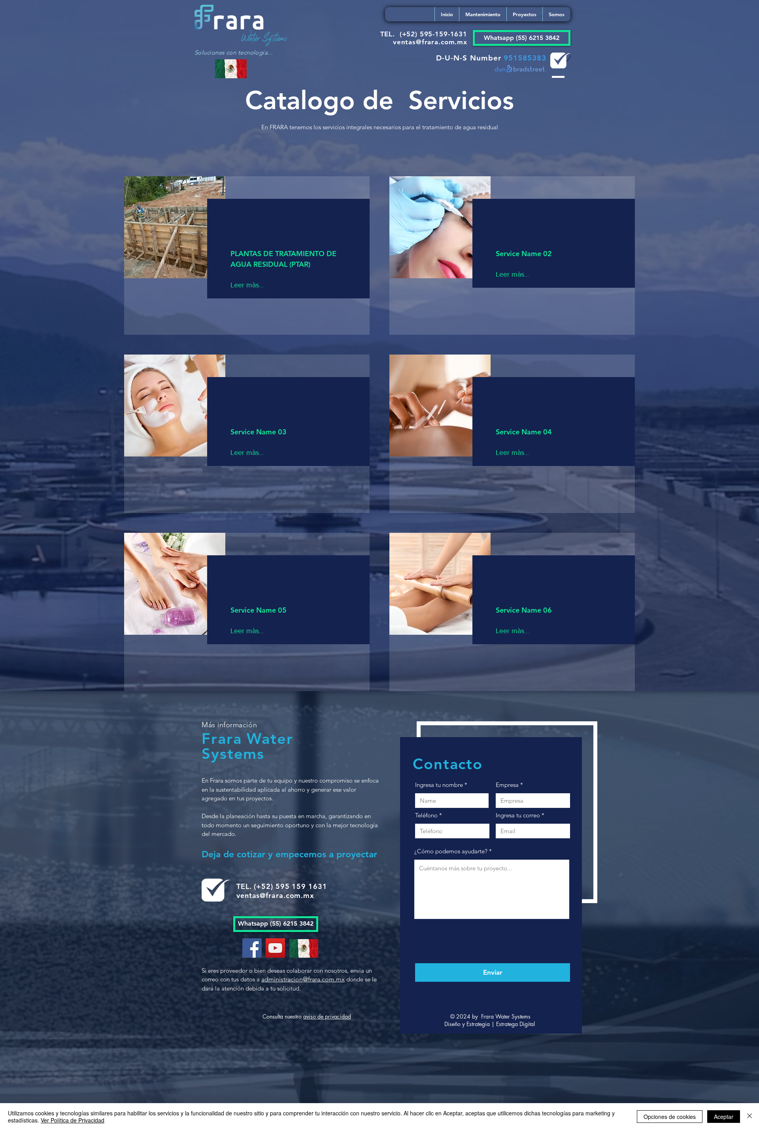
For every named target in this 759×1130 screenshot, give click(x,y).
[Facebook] (252, 948)
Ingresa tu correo (518, 815)
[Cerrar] (749, 1116)
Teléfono (426, 815)
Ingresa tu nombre (439, 785)
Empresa (507, 785)
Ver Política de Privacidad (72, 1120)
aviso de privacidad (327, 1016)
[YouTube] (275, 948)
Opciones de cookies (670, 1117)
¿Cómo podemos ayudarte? (450, 851)
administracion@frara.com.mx (303, 979)
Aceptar (723, 1117)
